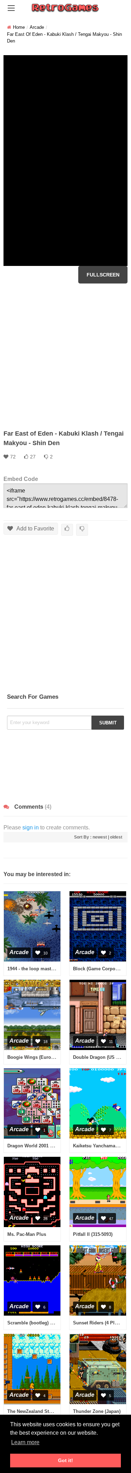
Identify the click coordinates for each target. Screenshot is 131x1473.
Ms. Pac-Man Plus (26, 1234)
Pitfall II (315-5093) (92, 1234)
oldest (116, 837)
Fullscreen (103, 275)
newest (100, 837)
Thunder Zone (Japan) (97, 1411)
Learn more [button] (25, 1442)
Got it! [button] (65, 1460)
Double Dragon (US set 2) (100, 1057)
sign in (30, 827)
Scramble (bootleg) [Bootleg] (38, 1322)
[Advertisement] (65, 356)
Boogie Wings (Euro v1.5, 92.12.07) (45, 1057)
